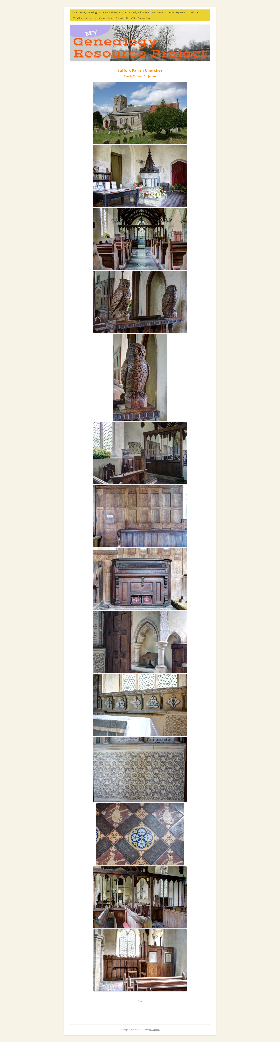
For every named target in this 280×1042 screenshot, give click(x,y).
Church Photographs (113, 12)
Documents (157, 12)
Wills (193, 12)
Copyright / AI (106, 18)
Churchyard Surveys (139, 12)
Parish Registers (177, 12)
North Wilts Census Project (139, 18)
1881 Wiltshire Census (82, 18)
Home (74, 12)
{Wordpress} (154, 1029)
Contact (119, 18)
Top (140, 1001)
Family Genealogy (88, 12)
